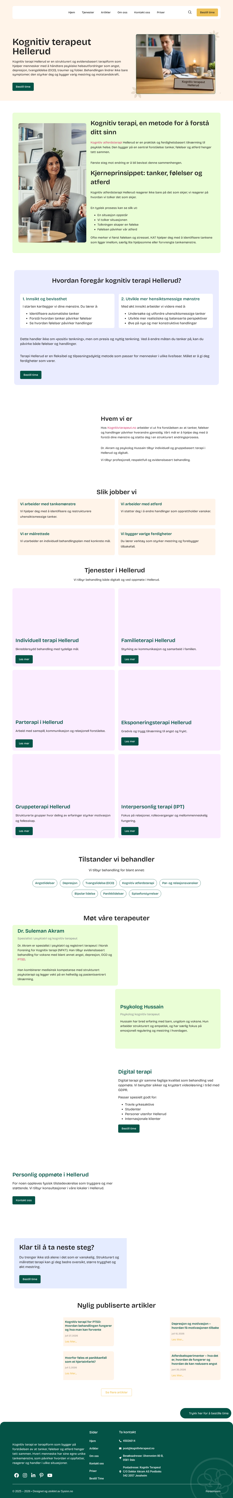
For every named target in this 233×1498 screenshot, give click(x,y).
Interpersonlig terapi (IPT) (152, 807)
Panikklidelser (113, 893)
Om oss (122, 12)
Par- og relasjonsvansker (180, 883)
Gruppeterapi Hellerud (43, 807)
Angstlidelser (45, 883)
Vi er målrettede (34, 534)
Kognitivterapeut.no (121, 428)
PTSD (21, 959)
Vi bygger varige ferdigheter (146, 534)
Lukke (13, 1486)
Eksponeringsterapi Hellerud (156, 722)
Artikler (106, 12)
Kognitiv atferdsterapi (106, 142)
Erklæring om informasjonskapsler (24, 1493)
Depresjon (70, 883)
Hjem (71, 12)
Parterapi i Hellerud (39, 722)
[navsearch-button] (189, 12)
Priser (161, 12)
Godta (85, 1485)
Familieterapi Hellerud (148, 640)
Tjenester (88, 12)
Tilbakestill (41, 1486)
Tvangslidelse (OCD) (99, 883)
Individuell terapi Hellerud (47, 640)
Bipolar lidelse (85, 893)
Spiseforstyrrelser (145, 893)
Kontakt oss (142, 12)
